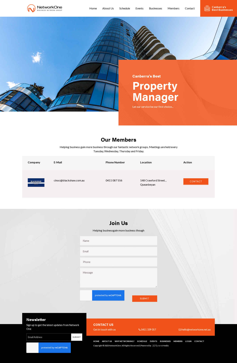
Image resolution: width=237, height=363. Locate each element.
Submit (144, 298)
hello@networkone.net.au (196, 329)
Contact (190, 8)
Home (93, 8)
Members (173, 8)
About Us (108, 8)
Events (139, 8)
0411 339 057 (148, 329)
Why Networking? (124, 341)
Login (188, 341)
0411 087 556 (114, 180)
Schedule (124, 8)
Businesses (155, 8)
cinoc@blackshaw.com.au (69, 180)
